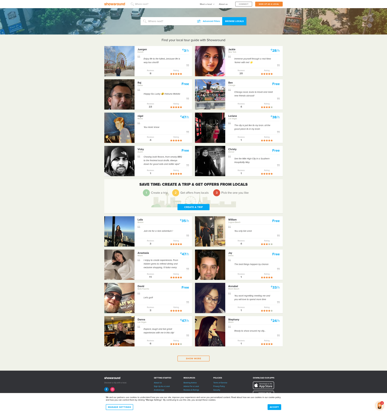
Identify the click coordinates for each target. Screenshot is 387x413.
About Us (158, 383)
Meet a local (206, 4)
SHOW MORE (193, 358)
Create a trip (193, 207)
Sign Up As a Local (162, 386)
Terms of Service (220, 383)
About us (223, 4)
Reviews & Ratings (191, 390)
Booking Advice (190, 383)
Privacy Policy (219, 386)
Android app (159, 390)
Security (216, 390)
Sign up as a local (269, 4)
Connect (244, 4)
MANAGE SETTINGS (119, 407)
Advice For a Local (191, 386)
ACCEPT (274, 407)
